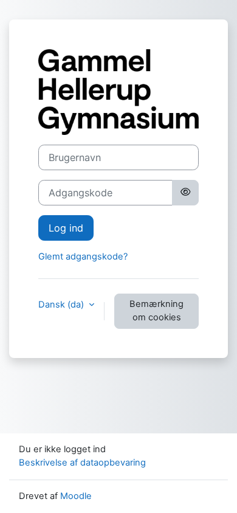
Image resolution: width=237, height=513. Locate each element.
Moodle (76, 496)
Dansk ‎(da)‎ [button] (62, 304)
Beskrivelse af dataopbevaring (82, 462)
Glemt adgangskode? (83, 256)
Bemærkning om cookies (156, 310)
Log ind (66, 228)
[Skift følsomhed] (185, 192)
